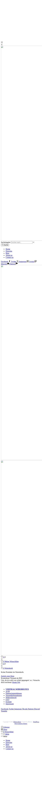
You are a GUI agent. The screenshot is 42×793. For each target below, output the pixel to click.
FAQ (7, 700)
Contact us (9, 257)
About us (9, 255)
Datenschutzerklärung (14, 693)
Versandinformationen (14, 695)
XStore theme (17, 722)
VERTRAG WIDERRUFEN (17, 689)
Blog (7, 253)
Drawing (9, 251)
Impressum (10, 704)
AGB (8, 691)
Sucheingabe (5, 242)
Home (8, 249)
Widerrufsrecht (11, 698)
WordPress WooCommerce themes (26, 722)
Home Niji (16, 682)
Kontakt (9, 702)
